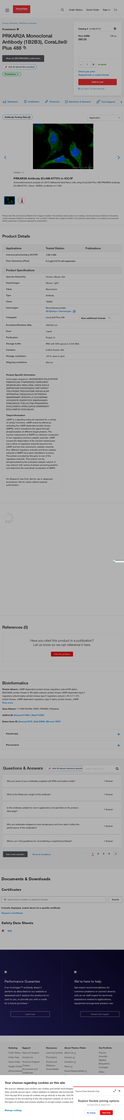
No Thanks (91, 1113)
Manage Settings (13, 1110)
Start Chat (106, 1113)
